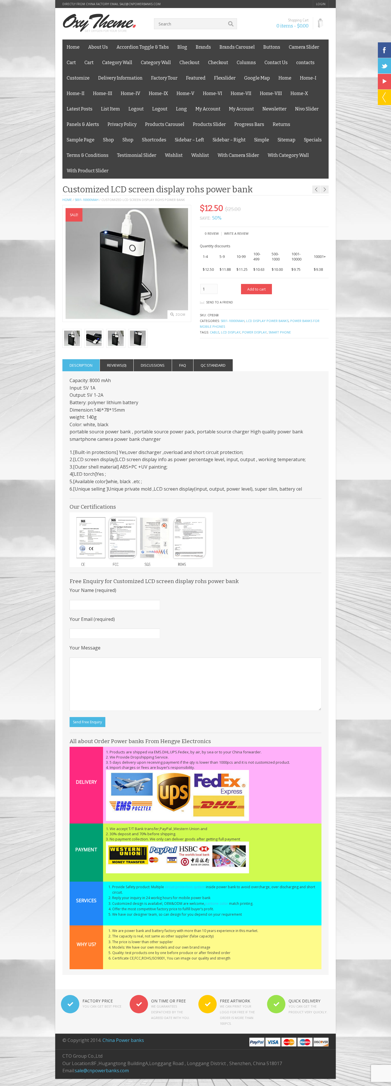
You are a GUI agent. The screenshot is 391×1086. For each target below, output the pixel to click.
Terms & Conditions (87, 155)
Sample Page (80, 140)
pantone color (216, 903)
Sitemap (286, 140)
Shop (108, 140)
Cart (71, 62)
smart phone (279, 332)
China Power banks (123, 1040)
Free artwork (235, 1001)
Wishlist (174, 155)
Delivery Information (120, 78)
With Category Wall (288, 155)
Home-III (102, 93)
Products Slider (209, 124)
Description (81, 365)
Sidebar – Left (189, 140)
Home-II (75, 93)
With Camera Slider (238, 155)
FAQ (182, 365)
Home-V (185, 93)
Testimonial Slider (136, 155)
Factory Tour (164, 78)
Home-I (308, 78)
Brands (203, 47)
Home (73, 47)
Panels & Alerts (83, 124)
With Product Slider (87, 170)
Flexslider (225, 78)
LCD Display (230, 332)
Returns (281, 124)
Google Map (257, 78)
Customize (78, 78)
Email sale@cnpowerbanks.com (135, 4)
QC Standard (213, 365)
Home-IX (158, 93)
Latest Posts (79, 109)
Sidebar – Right (229, 140)
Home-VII (241, 93)
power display (254, 332)
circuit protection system (185, 886)
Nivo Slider (307, 109)
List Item (110, 109)
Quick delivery (304, 1001)
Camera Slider (304, 47)
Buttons (271, 47)
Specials (313, 140)
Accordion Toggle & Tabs (142, 47)
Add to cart (256, 289)
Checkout (189, 62)
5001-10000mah (86, 200)
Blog (182, 47)
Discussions (153, 365)
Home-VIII (271, 93)
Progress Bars (249, 124)
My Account (208, 109)
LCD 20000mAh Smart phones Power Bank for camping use (306, 181)
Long (181, 109)
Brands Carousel (237, 47)
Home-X (299, 93)
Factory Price (97, 1001)
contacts (305, 62)
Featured (196, 78)
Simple (261, 140)
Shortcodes (154, 140)
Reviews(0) (116, 365)
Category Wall (117, 62)
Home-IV (130, 93)
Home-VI (212, 93)
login (320, 4)
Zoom (180, 315)
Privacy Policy (122, 124)
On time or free (168, 1001)
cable (214, 332)
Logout (136, 109)
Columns (246, 62)
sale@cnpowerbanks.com (102, 1070)
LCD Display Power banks (267, 321)
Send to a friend (219, 302)
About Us (98, 47)
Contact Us (276, 62)
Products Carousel (164, 124)
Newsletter (274, 109)
